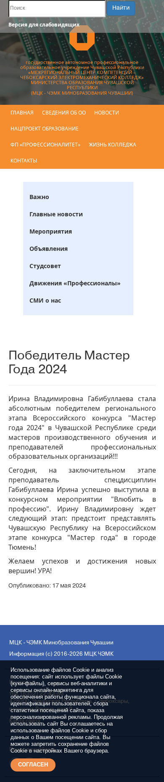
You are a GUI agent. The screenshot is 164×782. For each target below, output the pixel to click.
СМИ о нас (45, 300)
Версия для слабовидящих (43, 24)
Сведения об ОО (64, 112)
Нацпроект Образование (45, 128)
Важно (39, 197)
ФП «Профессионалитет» (45, 144)
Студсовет (45, 266)
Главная (22, 112)
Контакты (24, 160)
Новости (106, 112)
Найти (121, 8)
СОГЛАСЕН (33, 764)
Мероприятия (50, 231)
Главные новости (56, 214)
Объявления (48, 249)
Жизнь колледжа (112, 144)
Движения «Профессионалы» (75, 283)
